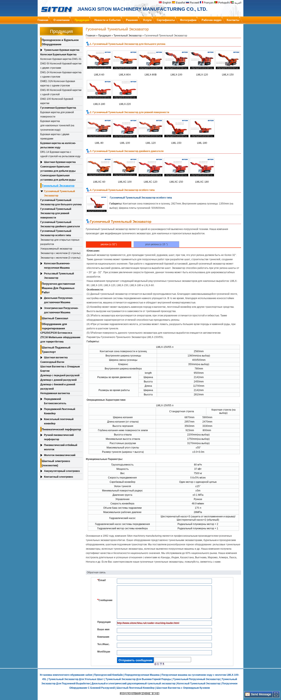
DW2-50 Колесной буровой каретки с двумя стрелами (60, 65)
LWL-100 (125, 143)
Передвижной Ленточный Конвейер (59, 411)
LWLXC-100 (125, 181)
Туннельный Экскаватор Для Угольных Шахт (76, 679)
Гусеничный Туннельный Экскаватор (59, 193)
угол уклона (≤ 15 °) (156, 244)
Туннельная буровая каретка (61, 50)
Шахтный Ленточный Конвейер (135, 687)
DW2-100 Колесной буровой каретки (56, 101)
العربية (237, 2)
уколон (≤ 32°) (109, 244)
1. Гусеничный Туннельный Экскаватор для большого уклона (127, 44)
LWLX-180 (99, 104)
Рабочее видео (212, 20)
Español (180, 2)
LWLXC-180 (202, 181)
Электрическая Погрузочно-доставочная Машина (61, 310)
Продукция (82, 20)
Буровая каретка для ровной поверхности (57, 114)
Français (208, 2)
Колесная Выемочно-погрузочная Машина (57, 265)
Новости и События (107, 20)
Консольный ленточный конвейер (58, 421)
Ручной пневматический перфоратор (59, 437)
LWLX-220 (125, 104)
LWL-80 (99, 143)
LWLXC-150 (176, 181)
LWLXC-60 (99, 181)
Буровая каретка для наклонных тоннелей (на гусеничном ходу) (57, 125)
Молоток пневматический (59, 455)
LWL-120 (151, 143)
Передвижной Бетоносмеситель (55, 401)
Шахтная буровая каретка (60, 162)
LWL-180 (202, 143)
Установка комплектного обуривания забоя (66, 674)
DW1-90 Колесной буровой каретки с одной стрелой (60, 92)
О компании (61, 20)
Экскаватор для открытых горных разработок (59, 242)
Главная (43, 20)
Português (224, 2)
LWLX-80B (151, 74)
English (166, 2)
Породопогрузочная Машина (142, 674)
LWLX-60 (99, 74)
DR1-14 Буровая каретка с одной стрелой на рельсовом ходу (60, 154)
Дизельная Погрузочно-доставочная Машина (58, 300)
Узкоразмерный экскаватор (56, 248)
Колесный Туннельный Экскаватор (198, 683)
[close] (276, 697)
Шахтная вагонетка (56, 357)
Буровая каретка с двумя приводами (54, 136)
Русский (194, 2)
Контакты (233, 20)
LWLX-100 (176, 74)
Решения (132, 20)
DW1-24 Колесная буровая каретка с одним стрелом (60, 74)
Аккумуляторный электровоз (62, 471)
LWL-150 (176, 143)
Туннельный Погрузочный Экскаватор (196, 679)
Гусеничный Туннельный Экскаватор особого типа (141, 197)
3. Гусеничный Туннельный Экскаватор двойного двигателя (127, 151)
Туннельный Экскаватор (128, 35)
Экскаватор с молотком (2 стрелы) (60, 253)
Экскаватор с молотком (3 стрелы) (60, 257)
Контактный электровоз (58, 476)
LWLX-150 (228, 74)
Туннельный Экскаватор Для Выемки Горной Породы (138, 679)
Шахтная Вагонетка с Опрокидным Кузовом (183, 687)
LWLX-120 (202, 74)
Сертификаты (166, 20)
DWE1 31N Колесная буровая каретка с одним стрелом (57, 83)
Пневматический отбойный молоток (60, 447)
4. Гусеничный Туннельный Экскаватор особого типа (122, 190)
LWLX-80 (124, 74)
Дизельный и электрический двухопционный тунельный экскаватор (133, 683)
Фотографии (188, 20)
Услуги (147, 20)
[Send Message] (258, 697)
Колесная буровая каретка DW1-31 (60, 59)
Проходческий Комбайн (108, 674)
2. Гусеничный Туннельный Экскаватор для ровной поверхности (129, 112)
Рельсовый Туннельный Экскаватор (59, 275)
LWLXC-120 (150, 181)
